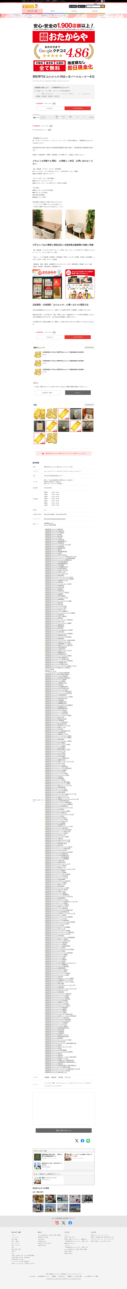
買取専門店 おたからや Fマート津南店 (55, 915)
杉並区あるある (42, 1241)
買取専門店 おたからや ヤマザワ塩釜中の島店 (57, 1067)
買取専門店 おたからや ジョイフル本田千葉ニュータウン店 (61, 901)
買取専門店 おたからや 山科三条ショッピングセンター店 (60, 988)
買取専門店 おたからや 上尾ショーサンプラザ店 (58, 650)
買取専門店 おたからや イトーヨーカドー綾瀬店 (58, 623)
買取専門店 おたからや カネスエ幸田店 (56, 817)
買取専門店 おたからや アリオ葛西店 (55, 823)
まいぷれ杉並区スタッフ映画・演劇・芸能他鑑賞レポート (50, 1235)
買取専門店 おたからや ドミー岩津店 (55, 947)
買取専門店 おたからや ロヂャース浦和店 (56, 954)
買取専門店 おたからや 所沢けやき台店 (56, 555)
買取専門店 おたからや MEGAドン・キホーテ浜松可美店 (60, 1057)
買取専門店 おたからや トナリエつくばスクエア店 (59, 807)
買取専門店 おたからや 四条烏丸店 (54, 614)
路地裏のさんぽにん (69, 1243)
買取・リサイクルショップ (44, 93)
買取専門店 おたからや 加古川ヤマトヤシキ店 (57, 725)
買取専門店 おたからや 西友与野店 (54, 575)
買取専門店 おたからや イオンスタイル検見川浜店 (59, 1014)
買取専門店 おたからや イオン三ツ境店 (56, 607)
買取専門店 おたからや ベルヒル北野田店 (56, 790)
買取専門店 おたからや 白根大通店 (54, 987)
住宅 (13, 1247)
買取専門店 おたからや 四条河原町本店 (56, 647)
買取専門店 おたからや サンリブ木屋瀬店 (56, 1022)
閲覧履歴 (74, 6)
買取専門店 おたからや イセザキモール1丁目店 (58, 544)
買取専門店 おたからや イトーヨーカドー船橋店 (58, 737)
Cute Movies (41, 1239)
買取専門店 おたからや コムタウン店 (55, 751)
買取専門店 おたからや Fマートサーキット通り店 (58, 847)
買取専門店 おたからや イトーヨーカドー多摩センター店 (60, 666)
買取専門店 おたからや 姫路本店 (54, 618)
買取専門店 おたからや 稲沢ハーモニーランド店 (58, 1046)
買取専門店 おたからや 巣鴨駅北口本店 (56, 635)
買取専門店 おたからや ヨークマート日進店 (57, 995)
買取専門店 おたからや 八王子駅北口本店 (56, 664)
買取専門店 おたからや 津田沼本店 (54, 935)
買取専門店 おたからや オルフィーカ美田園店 (57, 927)
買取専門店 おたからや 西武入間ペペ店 (56, 1072)
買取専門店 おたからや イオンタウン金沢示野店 (58, 829)
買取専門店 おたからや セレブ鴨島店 (55, 870)
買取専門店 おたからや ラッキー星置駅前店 (57, 894)
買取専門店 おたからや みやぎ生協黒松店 (56, 806)
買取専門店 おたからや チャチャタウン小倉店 (57, 744)
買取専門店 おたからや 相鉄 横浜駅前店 (56, 551)
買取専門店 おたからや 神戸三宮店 (54, 1029)
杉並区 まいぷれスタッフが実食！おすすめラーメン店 (24, 1263)
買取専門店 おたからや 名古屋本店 (54, 809)
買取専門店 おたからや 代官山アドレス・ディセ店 (59, 826)
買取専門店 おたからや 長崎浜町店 (54, 992)
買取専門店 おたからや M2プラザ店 (55, 763)
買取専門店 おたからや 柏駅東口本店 (55, 760)
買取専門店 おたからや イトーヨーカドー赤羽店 (58, 741)
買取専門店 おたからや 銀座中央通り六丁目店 (57, 749)
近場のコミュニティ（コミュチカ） (100, 1235)
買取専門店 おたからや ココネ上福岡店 (56, 1009)
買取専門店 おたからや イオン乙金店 (55, 958)
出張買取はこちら (49, 523)
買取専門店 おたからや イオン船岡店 (55, 681)
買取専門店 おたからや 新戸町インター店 (56, 1034)
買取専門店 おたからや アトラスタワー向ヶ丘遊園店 (59, 578)
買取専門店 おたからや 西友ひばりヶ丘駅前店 (57, 667)
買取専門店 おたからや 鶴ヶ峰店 (54, 536)
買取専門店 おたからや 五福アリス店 (55, 891)
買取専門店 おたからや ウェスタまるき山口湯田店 (59, 1051)
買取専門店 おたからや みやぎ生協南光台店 (57, 855)
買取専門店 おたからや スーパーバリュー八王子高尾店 (60, 922)
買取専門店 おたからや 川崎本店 (54, 777)
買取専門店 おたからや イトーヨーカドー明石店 (58, 715)
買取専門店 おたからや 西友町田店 (54, 739)
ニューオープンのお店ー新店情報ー (21, 1261)
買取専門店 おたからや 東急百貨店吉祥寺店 (57, 1036)
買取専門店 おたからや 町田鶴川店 (54, 626)
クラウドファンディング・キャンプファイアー (102, 1239)
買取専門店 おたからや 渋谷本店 (54, 604)
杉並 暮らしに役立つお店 (44, 1243)
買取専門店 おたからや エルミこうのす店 (56, 877)
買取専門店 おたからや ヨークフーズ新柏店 (57, 997)
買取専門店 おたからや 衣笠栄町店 (54, 546)
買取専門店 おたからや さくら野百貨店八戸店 (57, 730)
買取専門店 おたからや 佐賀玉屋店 (54, 886)
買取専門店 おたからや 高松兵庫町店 (55, 748)
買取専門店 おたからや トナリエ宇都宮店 (56, 712)
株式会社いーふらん (50, 671)
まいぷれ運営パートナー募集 (91, 1276)
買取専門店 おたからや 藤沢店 (53, 549)
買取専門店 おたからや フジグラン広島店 (56, 819)
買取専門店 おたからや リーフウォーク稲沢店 (57, 1070)
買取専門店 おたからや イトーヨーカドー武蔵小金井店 (60, 640)
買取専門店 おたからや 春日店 (53, 1045)
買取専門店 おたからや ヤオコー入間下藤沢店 (57, 782)
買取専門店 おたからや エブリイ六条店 (56, 956)
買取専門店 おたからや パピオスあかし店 (56, 821)
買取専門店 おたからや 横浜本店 (54, 529)
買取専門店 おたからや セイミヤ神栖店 (56, 882)
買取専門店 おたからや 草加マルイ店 (55, 867)
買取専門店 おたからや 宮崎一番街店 (55, 792)
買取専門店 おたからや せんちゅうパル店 (56, 990)
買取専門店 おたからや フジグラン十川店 (56, 597)
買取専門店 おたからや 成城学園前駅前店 (56, 563)
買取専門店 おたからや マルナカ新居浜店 (56, 676)
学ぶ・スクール (16, 1243)
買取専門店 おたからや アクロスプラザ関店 (57, 923)
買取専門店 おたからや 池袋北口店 (54, 531)
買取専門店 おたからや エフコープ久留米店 (57, 1004)
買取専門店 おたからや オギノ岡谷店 (55, 951)
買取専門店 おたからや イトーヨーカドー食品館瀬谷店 (60, 937)
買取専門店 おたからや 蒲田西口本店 (55, 652)
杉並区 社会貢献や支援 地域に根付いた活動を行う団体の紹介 (103, 1237)
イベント (66, 1235)
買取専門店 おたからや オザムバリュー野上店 (57, 1005)
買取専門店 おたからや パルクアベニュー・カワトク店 (60, 985)
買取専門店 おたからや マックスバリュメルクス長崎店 (60, 613)
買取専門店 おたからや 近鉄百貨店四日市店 (57, 1028)
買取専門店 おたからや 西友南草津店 (55, 787)
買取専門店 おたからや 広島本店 (54, 838)
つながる (94, 11)
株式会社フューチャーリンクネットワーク (71, 1274)
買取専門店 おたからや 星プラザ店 (54, 717)
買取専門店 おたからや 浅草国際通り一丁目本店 (58, 643)
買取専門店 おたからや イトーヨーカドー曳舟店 (58, 736)
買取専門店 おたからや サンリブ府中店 (56, 865)
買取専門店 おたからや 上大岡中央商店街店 (57, 800)
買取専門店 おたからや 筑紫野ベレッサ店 (56, 1002)
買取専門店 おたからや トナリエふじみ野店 (57, 888)
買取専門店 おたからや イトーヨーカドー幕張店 (58, 655)
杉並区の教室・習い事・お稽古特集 (21, 1257)
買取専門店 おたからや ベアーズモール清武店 (57, 874)
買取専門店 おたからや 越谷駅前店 (54, 585)
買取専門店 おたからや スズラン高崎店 (56, 1012)
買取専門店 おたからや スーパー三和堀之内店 (57, 848)
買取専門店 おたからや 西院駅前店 (54, 638)
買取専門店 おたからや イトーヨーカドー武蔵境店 (59, 633)
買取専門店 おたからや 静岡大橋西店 (55, 596)
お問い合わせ (62, 1276)
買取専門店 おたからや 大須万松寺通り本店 (57, 688)
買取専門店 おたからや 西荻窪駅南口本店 (56, 708)
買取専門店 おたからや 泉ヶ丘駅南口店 (56, 812)
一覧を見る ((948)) (89, 347)
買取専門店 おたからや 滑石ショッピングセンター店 (59, 761)
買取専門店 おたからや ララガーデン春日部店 (57, 999)
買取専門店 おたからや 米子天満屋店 (55, 742)
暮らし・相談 (15, 1241)
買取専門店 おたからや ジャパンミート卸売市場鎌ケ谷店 (60, 1043)
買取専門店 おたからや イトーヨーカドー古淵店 (58, 601)
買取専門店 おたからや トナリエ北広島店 (56, 876)
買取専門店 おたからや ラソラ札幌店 (55, 746)
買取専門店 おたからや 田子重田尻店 (55, 898)
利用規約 (54, 1276)
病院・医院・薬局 (16, 1249)
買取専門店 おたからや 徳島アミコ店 (55, 727)
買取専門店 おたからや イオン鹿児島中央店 (57, 659)
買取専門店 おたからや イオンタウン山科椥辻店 (58, 993)
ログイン (83, 6)
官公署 (13, 1251)
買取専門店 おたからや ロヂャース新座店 (56, 969)
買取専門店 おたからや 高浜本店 (54, 976)
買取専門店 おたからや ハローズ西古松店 (56, 942)
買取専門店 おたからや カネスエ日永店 (56, 710)
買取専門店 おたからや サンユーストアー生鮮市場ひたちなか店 (62, 1069)
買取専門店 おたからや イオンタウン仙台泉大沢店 (59, 910)
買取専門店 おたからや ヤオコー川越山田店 (57, 966)
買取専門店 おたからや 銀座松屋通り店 (56, 541)
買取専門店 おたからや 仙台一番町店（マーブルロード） (60, 963)
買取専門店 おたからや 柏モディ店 (54, 621)
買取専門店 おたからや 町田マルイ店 (55, 884)
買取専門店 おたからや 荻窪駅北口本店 (56, 843)
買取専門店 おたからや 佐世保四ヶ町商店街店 (57, 678)
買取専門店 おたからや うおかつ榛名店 (56, 893)
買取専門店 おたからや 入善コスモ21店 (56, 850)
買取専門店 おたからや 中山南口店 (54, 539)
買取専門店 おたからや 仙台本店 (54, 729)
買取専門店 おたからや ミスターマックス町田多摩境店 (60, 558)
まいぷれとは (32, 1276)
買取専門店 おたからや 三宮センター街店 (56, 570)
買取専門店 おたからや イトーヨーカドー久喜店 (58, 584)
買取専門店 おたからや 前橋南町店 (54, 599)
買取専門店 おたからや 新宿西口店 (54, 543)
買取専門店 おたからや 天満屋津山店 (55, 732)
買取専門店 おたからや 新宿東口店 (54, 590)
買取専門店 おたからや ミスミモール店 (56, 918)
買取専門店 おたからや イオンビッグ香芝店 (57, 592)
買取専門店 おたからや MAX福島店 (54, 778)
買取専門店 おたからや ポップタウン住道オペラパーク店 (60, 794)
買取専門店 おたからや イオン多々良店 (56, 788)
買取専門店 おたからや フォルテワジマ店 (56, 795)
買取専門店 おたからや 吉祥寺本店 (54, 631)
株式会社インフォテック (54, 1274)
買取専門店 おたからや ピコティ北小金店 (56, 689)
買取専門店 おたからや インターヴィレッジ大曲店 (59, 696)
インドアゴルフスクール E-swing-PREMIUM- (57, 672)
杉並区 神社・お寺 (69, 1237)
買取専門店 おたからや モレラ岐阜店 (55, 753)
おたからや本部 (49, 669)
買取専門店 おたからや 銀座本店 (54, 602)
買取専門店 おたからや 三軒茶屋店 (54, 565)
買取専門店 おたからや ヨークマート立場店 (57, 975)
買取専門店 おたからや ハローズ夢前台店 (56, 908)
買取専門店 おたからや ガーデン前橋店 (56, 872)
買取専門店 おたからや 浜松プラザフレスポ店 (57, 840)
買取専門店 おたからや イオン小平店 (55, 765)
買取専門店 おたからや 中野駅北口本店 (56, 683)
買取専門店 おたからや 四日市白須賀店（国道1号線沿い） (61, 1065)
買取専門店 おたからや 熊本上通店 (54, 983)
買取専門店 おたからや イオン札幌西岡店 (56, 964)
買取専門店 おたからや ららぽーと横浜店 (56, 1026)
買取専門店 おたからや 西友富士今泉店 (56, 719)
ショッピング (36, 15)
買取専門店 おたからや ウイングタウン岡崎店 (57, 811)
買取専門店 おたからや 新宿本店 (54, 589)
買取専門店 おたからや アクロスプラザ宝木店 (57, 1021)
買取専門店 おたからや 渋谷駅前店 (54, 1033)
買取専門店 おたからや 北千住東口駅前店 (56, 561)
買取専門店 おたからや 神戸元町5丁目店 (56, 698)
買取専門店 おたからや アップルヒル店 (56, 1024)
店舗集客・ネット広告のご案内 (107, 15)
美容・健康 (14, 1239)
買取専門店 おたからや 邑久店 (53, 1053)
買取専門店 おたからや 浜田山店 (54, 582)
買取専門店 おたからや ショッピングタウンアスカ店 (59, 814)
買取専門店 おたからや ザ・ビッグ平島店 (56, 833)
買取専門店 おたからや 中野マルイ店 (55, 609)
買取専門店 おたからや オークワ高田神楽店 (57, 920)
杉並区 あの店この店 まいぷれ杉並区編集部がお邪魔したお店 (24, 1255)
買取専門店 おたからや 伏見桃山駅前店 (56, 695)
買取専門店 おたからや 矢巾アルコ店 (55, 929)
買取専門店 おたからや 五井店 (53, 553)
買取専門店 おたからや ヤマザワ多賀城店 (56, 1000)
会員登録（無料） (47, 392)
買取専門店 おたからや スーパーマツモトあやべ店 (59, 896)
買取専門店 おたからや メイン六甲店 (55, 780)
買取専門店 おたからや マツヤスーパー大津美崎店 (59, 917)
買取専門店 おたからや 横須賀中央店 (55, 548)
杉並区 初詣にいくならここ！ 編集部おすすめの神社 (76, 1239)
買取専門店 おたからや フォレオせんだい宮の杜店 (59, 852)
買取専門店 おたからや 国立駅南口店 (55, 824)
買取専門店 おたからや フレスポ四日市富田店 (57, 946)
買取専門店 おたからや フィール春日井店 (56, 722)
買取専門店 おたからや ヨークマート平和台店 (57, 973)
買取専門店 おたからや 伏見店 (53, 1048)
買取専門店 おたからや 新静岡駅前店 (55, 968)
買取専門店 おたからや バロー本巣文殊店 (56, 1007)
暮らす (53, 11)
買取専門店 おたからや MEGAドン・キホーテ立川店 (59, 981)
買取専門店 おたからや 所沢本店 (54, 628)
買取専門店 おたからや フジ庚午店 (54, 816)
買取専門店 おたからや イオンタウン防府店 (57, 836)
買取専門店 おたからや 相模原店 (54, 594)
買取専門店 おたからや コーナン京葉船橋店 (57, 858)
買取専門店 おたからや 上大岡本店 (54, 532)
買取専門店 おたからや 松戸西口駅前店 (56, 568)
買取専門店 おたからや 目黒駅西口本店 (56, 707)
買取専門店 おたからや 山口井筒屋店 (55, 756)
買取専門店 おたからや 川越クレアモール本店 (57, 642)
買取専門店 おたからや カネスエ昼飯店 (56, 770)
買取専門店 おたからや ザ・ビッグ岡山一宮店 (57, 831)
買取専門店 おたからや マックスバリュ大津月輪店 (59, 952)
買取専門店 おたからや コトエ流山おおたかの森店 (59, 630)
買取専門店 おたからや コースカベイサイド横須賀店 (59, 932)
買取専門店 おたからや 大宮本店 (54, 684)
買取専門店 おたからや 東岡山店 (54, 1055)
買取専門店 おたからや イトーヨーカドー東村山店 (59, 619)
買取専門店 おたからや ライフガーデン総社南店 (58, 637)
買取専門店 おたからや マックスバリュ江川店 (57, 934)
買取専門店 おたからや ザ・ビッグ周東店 (56, 903)
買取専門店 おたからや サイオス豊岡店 (56, 1010)
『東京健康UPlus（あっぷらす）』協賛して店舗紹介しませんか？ (76, 1241)
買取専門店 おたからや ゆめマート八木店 (56, 899)
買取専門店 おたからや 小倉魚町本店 (55, 648)
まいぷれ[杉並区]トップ (17, 15)
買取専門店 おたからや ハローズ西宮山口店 (57, 758)
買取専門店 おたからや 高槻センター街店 (56, 906)
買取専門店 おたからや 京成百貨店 (54, 1031)
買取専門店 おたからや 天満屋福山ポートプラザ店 (59, 980)
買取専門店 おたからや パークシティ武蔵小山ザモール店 (60, 556)
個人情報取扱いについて (43, 1276)
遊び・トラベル (16, 1245)
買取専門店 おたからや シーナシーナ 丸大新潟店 (58, 693)
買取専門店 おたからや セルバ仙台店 (55, 771)
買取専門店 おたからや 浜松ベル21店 (55, 754)
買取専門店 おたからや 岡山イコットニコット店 (58, 785)
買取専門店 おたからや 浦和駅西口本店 (56, 703)
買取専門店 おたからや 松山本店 (54, 845)
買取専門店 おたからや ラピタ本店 (54, 925)
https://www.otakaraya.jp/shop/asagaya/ (55, 518)
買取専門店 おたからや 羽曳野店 (54, 1038)
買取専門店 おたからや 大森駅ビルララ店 (56, 580)
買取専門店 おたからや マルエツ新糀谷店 (56, 611)
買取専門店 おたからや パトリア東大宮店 (56, 713)
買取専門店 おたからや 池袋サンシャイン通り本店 (59, 645)
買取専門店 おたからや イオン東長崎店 (56, 959)
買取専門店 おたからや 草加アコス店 (55, 572)
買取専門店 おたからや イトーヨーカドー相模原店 (59, 804)
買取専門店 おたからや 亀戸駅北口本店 (56, 724)
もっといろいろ (82, 93)
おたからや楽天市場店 (50, 525)
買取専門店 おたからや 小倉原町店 (54, 720)
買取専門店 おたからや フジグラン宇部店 (56, 773)
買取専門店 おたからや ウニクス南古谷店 (56, 828)
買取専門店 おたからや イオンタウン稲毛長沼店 (58, 768)
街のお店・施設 (32, 11)
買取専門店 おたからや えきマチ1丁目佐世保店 (58, 1019)
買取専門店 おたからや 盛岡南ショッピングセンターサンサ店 (62, 799)
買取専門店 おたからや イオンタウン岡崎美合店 (58, 560)
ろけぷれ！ (67, 1245)
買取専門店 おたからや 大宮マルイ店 (55, 835)
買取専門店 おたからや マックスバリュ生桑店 (57, 783)
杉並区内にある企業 (43, 1237)
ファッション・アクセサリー (64, 93)
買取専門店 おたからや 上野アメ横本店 (56, 616)
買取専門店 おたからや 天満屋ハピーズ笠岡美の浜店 (59, 1060)
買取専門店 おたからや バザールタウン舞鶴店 (57, 930)
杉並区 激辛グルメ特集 (17, 1259)
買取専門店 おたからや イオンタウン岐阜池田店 (58, 802)
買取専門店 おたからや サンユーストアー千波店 (58, 1040)
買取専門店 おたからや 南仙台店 (54, 1063)
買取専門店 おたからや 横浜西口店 (54, 625)
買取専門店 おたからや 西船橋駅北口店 (56, 654)
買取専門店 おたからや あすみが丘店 (55, 1041)
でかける (74, 11)
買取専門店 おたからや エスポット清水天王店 (57, 940)
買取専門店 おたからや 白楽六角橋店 (55, 879)
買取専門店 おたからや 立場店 (53, 537)
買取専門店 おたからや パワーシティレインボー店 (59, 577)
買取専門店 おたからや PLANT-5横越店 (56, 1050)
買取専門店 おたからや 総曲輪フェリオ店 (56, 734)
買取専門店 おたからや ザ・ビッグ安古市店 (57, 1017)
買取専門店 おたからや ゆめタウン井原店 (56, 889)
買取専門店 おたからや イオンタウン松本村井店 (58, 691)
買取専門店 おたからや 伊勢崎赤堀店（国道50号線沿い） (60, 1062)
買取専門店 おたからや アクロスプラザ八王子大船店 (59, 949)
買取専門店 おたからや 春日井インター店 (56, 1058)
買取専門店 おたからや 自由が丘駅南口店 (56, 657)
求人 (13, 1253)
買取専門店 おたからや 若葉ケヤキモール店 (57, 797)
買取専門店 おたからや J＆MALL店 (54, 860)
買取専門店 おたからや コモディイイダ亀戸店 (57, 881)
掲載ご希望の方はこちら (63, 1130)
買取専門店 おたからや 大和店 (53, 534)
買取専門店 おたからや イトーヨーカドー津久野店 (59, 660)
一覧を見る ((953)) (89, 404)
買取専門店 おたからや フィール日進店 (56, 944)
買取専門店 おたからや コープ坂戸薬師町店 (57, 857)
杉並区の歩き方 (68, 1253)
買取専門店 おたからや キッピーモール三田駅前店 (59, 705)
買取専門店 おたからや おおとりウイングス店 (57, 841)
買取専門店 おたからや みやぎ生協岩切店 (56, 853)
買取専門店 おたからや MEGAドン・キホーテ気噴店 (59, 978)
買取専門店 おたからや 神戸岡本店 (54, 700)
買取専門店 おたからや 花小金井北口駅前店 (57, 674)
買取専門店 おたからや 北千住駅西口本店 (56, 686)
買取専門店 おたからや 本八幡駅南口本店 (56, 566)
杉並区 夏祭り (68, 1251)
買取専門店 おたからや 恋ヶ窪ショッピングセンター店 (60, 869)
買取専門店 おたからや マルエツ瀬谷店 (56, 679)
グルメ (13, 1235)
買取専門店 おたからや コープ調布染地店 (56, 766)
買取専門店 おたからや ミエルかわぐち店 (56, 573)
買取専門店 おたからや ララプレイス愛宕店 (57, 905)
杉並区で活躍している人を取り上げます (101, 1241)
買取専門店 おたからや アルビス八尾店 (56, 971)
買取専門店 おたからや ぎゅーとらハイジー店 (57, 864)
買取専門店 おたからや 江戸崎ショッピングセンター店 (60, 913)
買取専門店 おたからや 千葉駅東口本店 (56, 662)
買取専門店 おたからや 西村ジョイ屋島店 (56, 939)
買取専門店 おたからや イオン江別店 (55, 961)
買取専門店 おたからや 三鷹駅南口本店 (56, 701)
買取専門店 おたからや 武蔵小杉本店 (55, 862)
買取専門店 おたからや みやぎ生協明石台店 (57, 911)
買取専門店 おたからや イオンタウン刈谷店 (57, 775)
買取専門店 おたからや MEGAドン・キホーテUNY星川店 (60, 1016)
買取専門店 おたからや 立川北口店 (54, 587)
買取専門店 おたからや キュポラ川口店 (56, 606)
